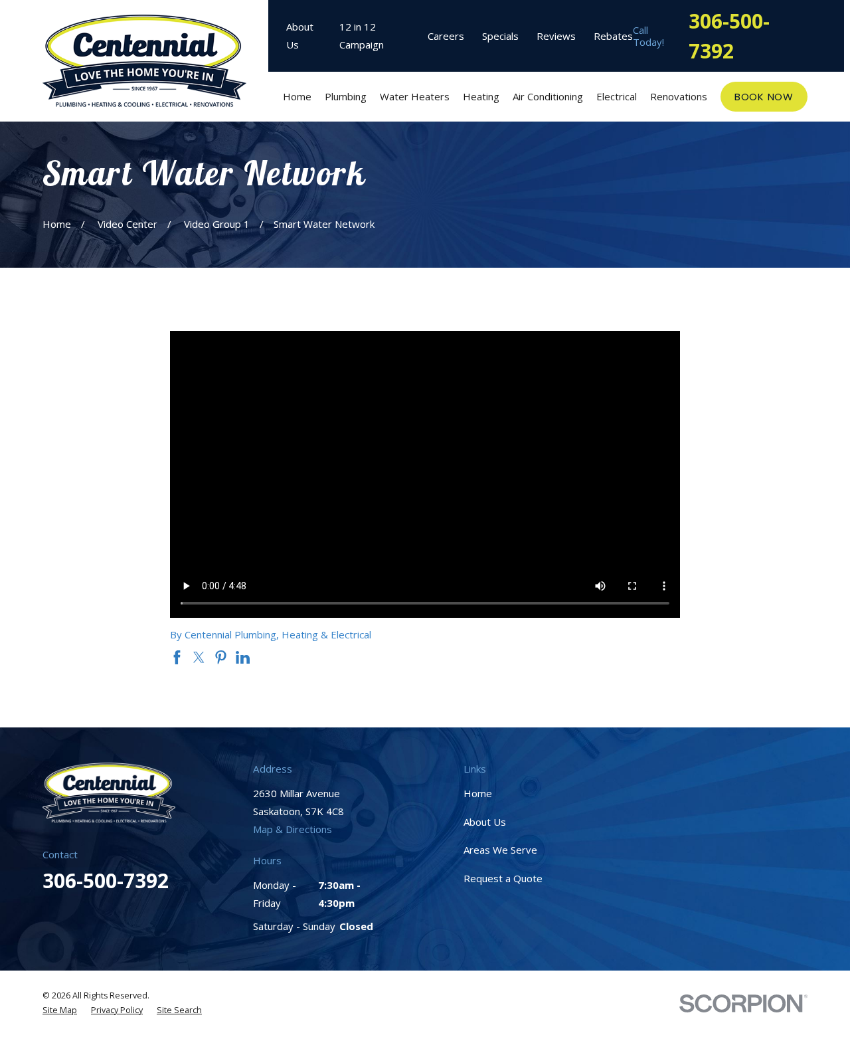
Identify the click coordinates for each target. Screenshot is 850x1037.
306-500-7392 (729, 35)
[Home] (144, 61)
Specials (500, 36)
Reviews (556, 36)
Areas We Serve (500, 849)
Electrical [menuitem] (616, 96)
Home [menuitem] (297, 96)
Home (478, 793)
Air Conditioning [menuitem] (548, 96)
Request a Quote (503, 878)
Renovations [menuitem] (678, 96)
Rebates (613, 36)
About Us (485, 821)
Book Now (764, 97)
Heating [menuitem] (481, 96)
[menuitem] (59, 1010)
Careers (446, 36)
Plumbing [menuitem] (346, 96)
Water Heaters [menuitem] (415, 96)
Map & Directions (292, 829)
